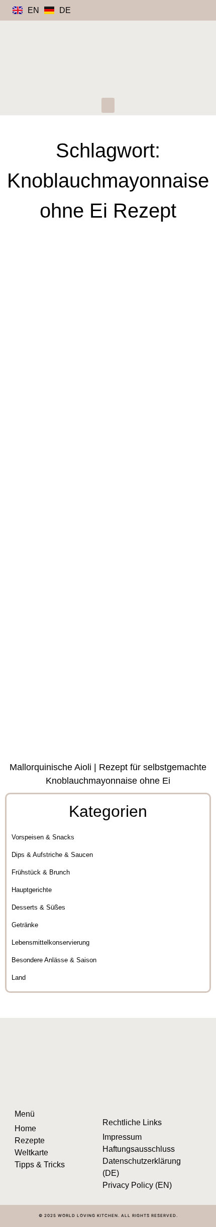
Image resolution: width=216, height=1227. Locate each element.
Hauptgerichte (32, 890)
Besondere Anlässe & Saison (54, 960)
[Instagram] (153, 10)
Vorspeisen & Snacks (43, 837)
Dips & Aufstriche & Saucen (52, 854)
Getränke (25, 925)
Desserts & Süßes (38, 907)
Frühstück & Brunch (41, 872)
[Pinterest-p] (169, 10)
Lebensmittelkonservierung (50, 942)
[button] (108, 105)
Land (19, 977)
